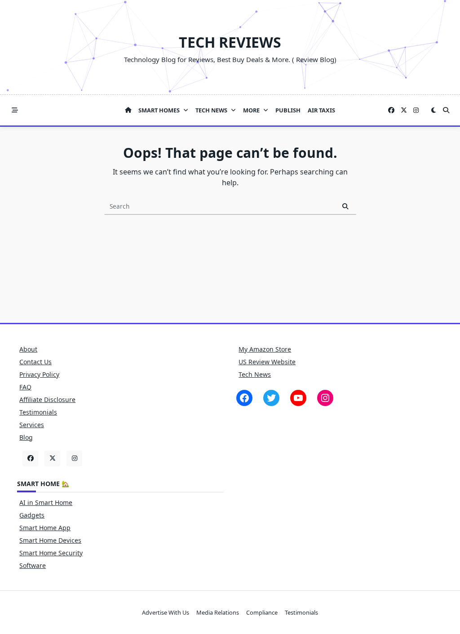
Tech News (211, 110)
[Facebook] (391, 110)
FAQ (25, 387)
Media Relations (217, 612)
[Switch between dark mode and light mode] (433, 110)
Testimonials (38, 412)
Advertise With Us (165, 612)
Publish (288, 110)
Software (32, 565)
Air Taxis (321, 110)
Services (31, 424)
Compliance (262, 612)
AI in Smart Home (45, 502)
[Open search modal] (446, 110)
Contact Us (35, 361)
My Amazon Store (265, 349)
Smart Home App (45, 527)
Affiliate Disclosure (47, 399)
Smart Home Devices (50, 540)
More (251, 110)
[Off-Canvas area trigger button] (15, 110)
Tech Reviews (230, 42)
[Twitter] (404, 110)
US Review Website (267, 361)
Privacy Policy (39, 374)
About (28, 349)
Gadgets (31, 515)
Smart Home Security (51, 553)
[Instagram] (416, 110)
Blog (26, 437)
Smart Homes (159, 110)
